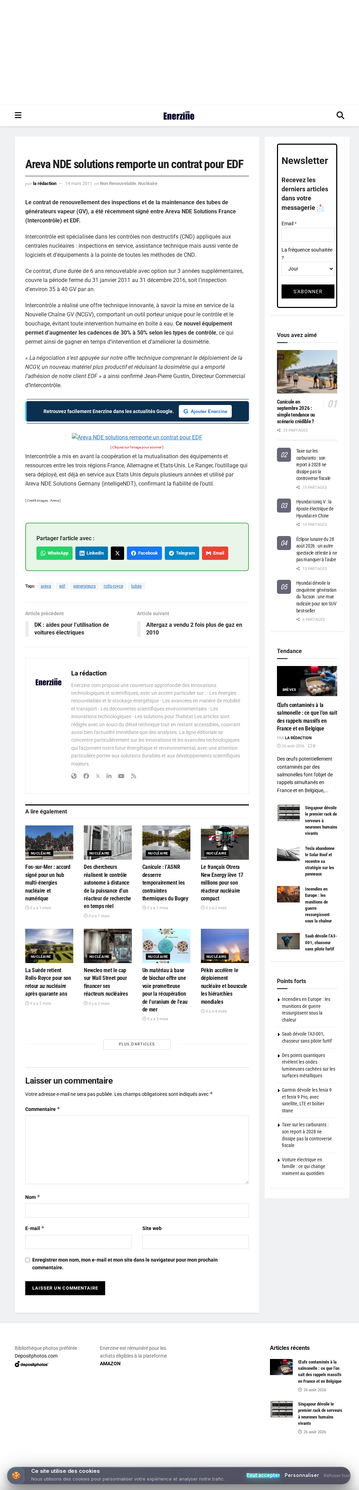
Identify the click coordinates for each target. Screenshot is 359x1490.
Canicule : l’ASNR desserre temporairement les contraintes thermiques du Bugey (165, 883)
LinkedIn (94, 553)
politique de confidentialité (318, 1482)
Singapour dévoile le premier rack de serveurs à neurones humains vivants (321, 820)
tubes (136, 586)
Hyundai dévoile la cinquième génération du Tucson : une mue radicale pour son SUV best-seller (316, 596)
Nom (32, 1197)
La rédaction (44, 183)
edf (62, 586)
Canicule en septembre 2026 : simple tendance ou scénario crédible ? (296, 412)
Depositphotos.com (36, 1356)
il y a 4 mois (216, 1011)
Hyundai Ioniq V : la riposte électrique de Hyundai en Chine (315, 508)
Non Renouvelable (118, 183)
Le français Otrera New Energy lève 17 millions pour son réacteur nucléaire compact (222, 883)
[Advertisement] (179, 53)
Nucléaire (147, 183)
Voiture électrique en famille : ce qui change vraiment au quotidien (303, 1166)
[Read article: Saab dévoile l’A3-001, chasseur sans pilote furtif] (288, 941)
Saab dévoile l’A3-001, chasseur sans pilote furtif (321, 942)
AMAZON (110, 1363)
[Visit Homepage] (179, 115)
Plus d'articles (137, 1044)
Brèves (289, 690)
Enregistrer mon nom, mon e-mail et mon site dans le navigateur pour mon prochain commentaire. (125, 1263)
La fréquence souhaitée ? (307, 253)
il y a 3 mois (157, 1019)
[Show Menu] (18, 115)
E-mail (35, 1228)
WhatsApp (57, 553)
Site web (152, 1228)
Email (217, 553)
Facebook (147, 553)
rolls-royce (113, 586)
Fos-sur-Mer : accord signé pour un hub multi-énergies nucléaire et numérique (47, 883)
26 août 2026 (292, 746)
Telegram (184, 553)
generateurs (84, 586)
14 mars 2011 (78, 183)
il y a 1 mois (40, 908)
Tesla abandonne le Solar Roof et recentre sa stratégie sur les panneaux (319, 861)
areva (46, 586)
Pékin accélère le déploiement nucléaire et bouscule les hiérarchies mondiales (224, 986)
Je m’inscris (181, 1462)
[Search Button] (340, 115)
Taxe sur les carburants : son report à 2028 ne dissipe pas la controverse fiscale (313, 464)
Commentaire (42, 1109)
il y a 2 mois (216, 908)
